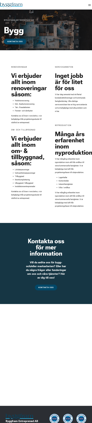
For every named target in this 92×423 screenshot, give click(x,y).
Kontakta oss (15, 41)
